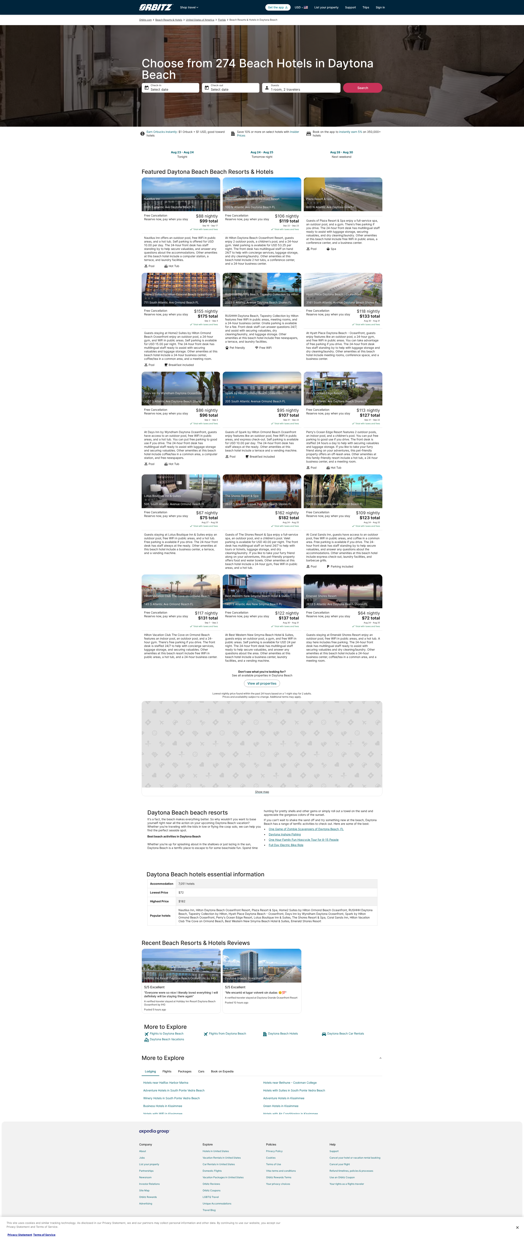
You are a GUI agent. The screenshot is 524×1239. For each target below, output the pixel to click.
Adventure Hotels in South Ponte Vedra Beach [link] (173, 1090)
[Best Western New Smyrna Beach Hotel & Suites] (262, 619)
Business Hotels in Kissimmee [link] (162, 1106)
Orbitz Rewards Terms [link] (278, 1177)
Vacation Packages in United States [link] (223, 1177)
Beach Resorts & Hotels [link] (168, 19)
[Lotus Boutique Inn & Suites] (181, 523)
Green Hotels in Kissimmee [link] (280, 1106)
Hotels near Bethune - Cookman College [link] (290, 1082)
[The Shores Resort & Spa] (262, 523)
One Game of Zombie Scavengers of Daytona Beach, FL (306, 829)
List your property (326, 7)
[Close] (517, 1227)
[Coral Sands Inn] (343, 523)
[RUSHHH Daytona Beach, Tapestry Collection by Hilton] (262, 321)
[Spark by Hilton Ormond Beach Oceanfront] (262, 422)
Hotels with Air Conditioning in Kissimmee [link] (290, 1113)
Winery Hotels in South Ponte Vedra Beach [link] (171, 1098)
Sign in (380, 7)
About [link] (142, 1151)
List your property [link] (149, 1164)
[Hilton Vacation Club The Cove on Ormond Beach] (181, 619)
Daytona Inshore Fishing (285, 834)
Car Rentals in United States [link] (219, 1164)
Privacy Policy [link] (274, 1151)
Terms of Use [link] (273, 1164)
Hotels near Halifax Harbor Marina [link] (165, 1082)
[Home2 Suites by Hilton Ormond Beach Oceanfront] (181, 321)
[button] (262, 1058)
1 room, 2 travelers (285, 89)
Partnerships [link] (146, 1170)
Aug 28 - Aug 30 (341, 152)
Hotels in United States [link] (216, 1151)
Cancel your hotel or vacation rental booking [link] (355, 1157)
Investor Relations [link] (149, 1183)
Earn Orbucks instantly (162, 131)
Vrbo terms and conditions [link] (281, 1170)
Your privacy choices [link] (278, 1183)
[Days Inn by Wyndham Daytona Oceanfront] (181, 422)
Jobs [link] (142, 1157)
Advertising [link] (145, 1203)
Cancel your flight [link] (340, 1164)
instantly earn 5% (350, 131)
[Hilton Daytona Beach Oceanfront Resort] (262, 223)
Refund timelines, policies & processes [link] (351, 1170)
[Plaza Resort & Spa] (343, 223)
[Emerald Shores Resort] (343, 619)
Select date (159, 89)
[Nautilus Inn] (181, 223)
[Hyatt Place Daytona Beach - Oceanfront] (343, 321)
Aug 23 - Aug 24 (182, 152)
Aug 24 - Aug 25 (262, 152)
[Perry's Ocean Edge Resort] (343, 422)
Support (350, 7)
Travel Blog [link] (209, 1210)
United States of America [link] (200, 19)
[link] (173, 1034)
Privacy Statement (20, 1234)
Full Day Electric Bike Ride (286, 845)
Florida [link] (222, 19)
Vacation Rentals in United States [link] (222, 1157)
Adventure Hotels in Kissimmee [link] (283, 1098)
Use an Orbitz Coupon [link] (342, 1177)
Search (362, 88)
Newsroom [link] (145, 1177)
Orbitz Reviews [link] (211, 1183)
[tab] (150, 1071)
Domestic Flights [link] (212, 1170)
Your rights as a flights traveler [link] (347, 1183)
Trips (366, 7)
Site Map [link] (144, 1190)
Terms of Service (44, 1234)
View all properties (262, 683)
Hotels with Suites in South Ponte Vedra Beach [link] (294, 1090)
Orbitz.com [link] (145, 19)
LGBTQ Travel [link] (211, 1196)
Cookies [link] (271, 1157)
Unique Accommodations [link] (217, 1203)
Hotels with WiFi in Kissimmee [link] (162, 1113)
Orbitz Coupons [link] (211, 1190)
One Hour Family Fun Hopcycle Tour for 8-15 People (304, 839)
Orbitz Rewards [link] (148, 1196)
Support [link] (334, 1151)
